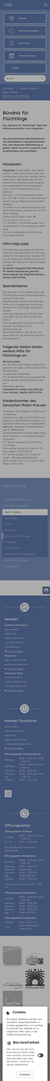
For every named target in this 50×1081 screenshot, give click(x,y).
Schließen (25, 1074)
